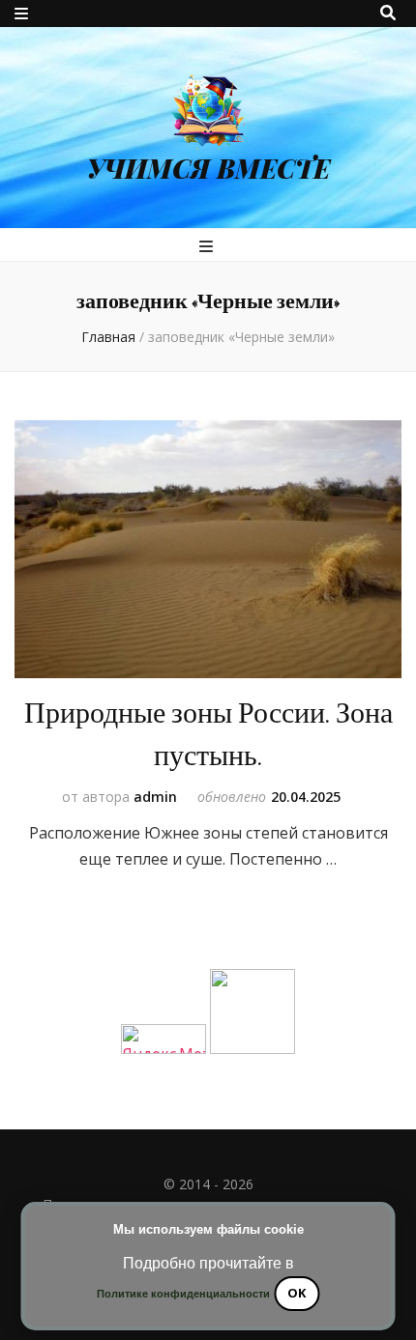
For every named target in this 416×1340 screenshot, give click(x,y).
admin (155, 796)
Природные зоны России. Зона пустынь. (208, 734)
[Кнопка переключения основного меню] (208, 246)
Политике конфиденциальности (183, 1293)
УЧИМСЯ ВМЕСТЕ (208, 168)
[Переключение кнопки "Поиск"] (388, 12)
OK (296, 1292)
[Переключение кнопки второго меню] (21, 13)
